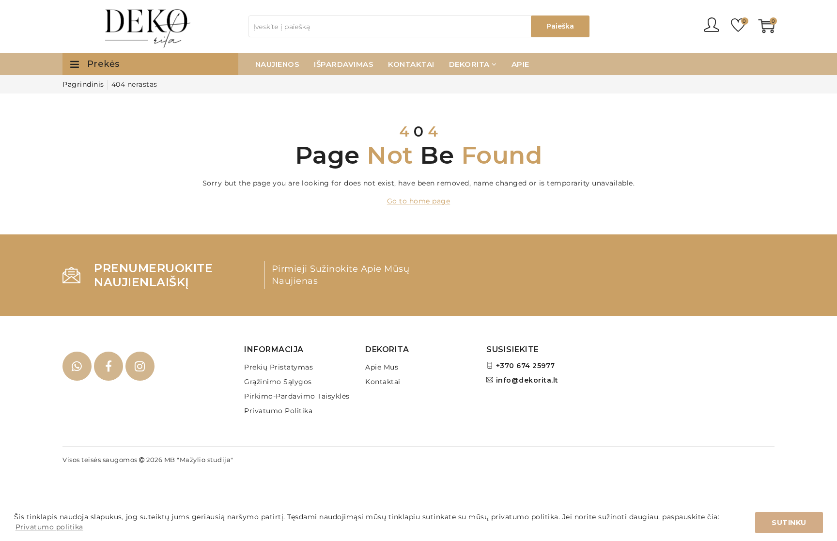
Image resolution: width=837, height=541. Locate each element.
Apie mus (381, 367)
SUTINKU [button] (789, 522)
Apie (520, 64)
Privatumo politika (278, 410)
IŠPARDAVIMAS (343, 64)
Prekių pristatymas (278, 367)
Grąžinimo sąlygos (278, 381)
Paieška (560, 26)
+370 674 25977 (525, 365)
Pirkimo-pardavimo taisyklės (297, 396)
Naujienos (277, 64)
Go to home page (418, 201)
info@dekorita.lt (527, 380)
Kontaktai (411, 64)
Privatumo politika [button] (49, 527)
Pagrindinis (83, 84)
